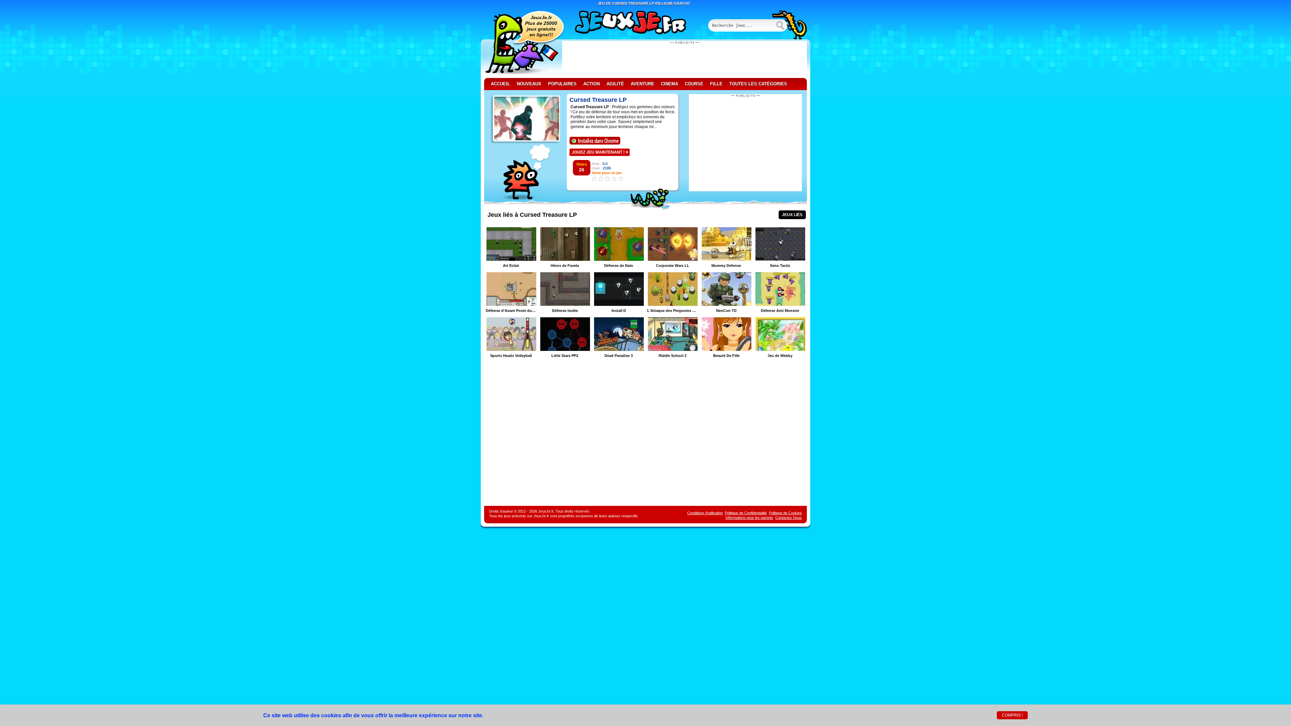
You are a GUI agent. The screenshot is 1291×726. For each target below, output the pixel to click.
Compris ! (1012, 715)
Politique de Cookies (785, 513)
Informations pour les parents (749, 518)
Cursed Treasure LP (598, 99)
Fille (716, 83)
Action (591, 83)
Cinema (669, 83)
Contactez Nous (788, 518)
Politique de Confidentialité (746, 513)
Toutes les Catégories (758, 83)
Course (694, 83)
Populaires (562, 83)
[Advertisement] (684, 59)
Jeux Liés (792, 214)
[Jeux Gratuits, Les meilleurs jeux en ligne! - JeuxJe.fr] (639, 23)
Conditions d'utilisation (705, 513)
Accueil (500, 83)
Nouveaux (529, 83)
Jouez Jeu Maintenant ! (598, 152)
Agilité (615, 83)
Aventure (642, 83)
